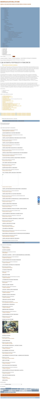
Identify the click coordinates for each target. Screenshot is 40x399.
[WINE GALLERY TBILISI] (7, 281)
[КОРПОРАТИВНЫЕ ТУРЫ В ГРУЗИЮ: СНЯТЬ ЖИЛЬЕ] (9, 205)
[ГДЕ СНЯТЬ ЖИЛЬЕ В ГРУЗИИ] (8, 159)
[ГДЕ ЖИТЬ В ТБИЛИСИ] (7, 225)
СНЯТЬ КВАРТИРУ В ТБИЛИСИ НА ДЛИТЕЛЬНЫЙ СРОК (15, 198)
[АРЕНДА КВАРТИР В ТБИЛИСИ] (8, 200)
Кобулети (14, 390)
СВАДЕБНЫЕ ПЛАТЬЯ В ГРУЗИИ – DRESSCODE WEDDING (15, 355)
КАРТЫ (3, 19)
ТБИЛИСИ (6, 9)
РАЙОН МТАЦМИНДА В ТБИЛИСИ (15, 37)
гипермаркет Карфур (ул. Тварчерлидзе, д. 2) (11, 103)
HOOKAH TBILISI (6, 335)
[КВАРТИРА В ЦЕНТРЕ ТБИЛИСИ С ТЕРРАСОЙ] (11, 215)
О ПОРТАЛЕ (4, 48)
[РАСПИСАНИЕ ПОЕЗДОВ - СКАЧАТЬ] (9, 118)
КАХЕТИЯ (6, 41)
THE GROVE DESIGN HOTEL (8, 375)
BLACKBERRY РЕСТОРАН (8, 350)
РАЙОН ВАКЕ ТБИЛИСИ (13, 36)
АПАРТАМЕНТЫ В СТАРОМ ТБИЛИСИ (11, 132)
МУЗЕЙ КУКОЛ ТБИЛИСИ (8, 304)
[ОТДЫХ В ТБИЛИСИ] (6, 266)
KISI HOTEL (5, 380)
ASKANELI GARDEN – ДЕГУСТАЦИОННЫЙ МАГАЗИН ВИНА (16, 254)
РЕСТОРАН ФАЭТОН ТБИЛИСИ (9, 365)
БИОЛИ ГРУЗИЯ (6, 274)
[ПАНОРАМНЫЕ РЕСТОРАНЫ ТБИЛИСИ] (10, 256)
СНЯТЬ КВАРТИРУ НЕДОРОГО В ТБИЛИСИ (12, 147)
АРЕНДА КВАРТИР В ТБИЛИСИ (9, 203)
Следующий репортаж (4, 124)
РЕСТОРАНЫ (4, 43)
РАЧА (5, 25)
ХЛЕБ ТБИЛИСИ (6, 340)
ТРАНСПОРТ (4, 51)
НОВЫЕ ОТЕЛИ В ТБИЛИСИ (8, 294)
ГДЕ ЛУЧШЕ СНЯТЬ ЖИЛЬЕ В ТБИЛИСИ (11, 172)
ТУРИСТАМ (4, 49)
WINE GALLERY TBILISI (7, 284)
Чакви (9, 392)
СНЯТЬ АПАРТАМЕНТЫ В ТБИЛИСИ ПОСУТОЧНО (14, 137)
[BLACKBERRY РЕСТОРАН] (7, 347)
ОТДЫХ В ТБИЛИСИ (16, 58)
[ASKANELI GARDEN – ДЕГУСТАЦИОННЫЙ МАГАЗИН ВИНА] (9, 251)
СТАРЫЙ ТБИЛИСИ (8, 38)
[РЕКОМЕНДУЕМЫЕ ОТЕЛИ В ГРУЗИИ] (10, 240)
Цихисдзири (6, 392)
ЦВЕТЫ (3, 44)
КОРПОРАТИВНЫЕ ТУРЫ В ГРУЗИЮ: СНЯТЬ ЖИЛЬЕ (14, 208)
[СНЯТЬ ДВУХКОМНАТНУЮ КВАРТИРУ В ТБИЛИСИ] (10, 185)
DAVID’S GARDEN (6, 249)
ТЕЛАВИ (6, 17)
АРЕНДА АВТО (5, 46)
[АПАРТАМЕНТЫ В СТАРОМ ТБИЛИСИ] (10, 129)
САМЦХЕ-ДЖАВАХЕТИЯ (9, 27)
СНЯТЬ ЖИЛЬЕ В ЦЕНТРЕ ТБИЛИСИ (10, 238)
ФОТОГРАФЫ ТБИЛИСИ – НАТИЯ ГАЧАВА (12, 345)
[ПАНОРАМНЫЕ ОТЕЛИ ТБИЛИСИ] (9, 311)
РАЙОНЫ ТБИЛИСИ (10, 31)
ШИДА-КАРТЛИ (7, 28)
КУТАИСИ (6, 14)
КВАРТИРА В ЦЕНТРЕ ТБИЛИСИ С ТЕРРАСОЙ (13, 218)
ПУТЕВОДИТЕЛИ (5, 7)
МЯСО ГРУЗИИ (5, 360)
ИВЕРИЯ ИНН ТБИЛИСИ (8, 309)
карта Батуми (8, 23)
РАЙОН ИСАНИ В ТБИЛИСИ (13, 35)
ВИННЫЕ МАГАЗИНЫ (6, 54)
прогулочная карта (8, 39)
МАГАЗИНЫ (4, 52)
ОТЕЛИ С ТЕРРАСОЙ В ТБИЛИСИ (10, 289)
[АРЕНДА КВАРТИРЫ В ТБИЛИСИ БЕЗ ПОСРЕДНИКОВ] (13, 149)
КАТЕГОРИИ (2, 384)
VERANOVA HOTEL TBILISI (8, 299)
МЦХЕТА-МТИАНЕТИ (8, 40)
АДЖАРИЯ (6, 22)
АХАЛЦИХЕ (6, 12)
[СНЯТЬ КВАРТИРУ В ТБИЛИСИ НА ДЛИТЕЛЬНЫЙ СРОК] (13, 195)
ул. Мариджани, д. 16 (6, 99)
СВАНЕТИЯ (6, 20)
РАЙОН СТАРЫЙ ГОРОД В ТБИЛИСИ (15, 32)
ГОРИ (5, 16)
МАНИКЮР (4, 53)
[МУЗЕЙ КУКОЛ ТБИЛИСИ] (7, 301)
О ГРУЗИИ (4, 8)
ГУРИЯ (5, 21)
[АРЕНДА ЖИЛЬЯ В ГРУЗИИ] (8, 220)
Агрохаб (3, 101)
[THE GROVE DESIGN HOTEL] (8, 372)
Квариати (10, 390)
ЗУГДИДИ (6, 13)
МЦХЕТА (6, 10)
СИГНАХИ (6, 18)
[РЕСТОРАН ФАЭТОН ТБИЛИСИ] (8, 362)
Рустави (25, 390)
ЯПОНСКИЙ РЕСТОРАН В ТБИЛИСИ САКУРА (12, 370)
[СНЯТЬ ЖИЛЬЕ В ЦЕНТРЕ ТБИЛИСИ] (9, 235)
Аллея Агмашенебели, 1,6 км (7, 100)
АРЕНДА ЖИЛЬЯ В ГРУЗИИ (8, 223)
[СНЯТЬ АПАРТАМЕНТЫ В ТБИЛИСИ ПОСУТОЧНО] (12, 134)
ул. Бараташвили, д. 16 (6, 108)
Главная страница (4, 58)
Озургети (21, 390)
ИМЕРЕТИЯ (6, 26)
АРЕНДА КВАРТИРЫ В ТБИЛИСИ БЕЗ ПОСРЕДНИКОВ (14, 152)
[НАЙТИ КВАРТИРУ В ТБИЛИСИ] (8, 164)
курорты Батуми (9, 24)
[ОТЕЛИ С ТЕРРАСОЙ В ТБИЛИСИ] (9, 286)
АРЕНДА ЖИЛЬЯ (5, 45)
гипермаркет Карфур (6, 98)
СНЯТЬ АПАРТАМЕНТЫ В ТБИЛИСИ (10, 142)
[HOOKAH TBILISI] (10, 332)
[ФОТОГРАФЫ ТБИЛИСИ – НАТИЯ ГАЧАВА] (7, 342)
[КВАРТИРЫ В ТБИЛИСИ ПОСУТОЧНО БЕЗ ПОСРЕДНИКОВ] (14, 230)
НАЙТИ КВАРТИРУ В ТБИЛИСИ (9, 167)
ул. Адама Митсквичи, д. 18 (7, 106)
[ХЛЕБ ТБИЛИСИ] (5, 337)
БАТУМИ (6, 11)
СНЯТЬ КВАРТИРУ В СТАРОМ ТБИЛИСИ (11, 193)
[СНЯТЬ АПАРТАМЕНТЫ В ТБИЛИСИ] (9, 139)
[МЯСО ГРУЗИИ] (5, 357)
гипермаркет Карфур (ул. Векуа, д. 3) (9, 104)
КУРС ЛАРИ (4, 50)
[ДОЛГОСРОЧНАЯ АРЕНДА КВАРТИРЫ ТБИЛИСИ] (12, 154)
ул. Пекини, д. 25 (5, 97)
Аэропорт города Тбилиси (7, 102)
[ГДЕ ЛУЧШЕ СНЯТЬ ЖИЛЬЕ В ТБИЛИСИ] (10, 169)
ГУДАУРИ (22, 389)
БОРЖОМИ (6, 15)
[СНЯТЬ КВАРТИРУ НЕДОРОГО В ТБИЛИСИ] (11, 144)
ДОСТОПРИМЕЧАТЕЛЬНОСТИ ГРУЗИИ (10, 394)
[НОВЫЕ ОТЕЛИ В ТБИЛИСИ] (8, 291)
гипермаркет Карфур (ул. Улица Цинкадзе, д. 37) (11, 105)
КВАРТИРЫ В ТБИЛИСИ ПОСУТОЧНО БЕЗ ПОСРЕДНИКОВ (16, 233)
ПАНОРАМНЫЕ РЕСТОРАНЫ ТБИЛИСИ (11, 259)
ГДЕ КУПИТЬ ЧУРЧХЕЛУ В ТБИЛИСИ (11, 264)
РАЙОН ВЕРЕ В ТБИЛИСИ (13, 34)
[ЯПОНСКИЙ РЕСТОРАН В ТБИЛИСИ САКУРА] (9, 367)
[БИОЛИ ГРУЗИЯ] (5, 271)
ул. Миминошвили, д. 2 (6, 95)
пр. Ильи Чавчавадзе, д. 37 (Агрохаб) (9, 107)
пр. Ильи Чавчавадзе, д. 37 (7, 96)
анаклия (14, 392)
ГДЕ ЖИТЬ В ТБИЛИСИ (7, 228)
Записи (9, 58)
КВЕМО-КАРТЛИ (7, 29)
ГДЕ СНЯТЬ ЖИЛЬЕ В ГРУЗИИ (9, 162)
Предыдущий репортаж (5, 123)
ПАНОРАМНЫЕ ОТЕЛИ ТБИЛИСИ (10, 314)
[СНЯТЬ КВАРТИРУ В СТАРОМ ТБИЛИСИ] (10, 190)
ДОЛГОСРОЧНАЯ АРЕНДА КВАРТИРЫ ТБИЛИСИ (13, 157)
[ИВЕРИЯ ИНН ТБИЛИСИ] (7, 306)
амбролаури (11, 392)
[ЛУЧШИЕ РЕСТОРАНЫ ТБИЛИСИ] (11, 276)
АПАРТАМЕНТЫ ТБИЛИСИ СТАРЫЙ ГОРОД (12, 213)
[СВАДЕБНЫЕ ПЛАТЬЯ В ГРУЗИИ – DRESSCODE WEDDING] (9, 352)
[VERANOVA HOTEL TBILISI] (8, 296)
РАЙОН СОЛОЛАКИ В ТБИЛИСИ (14, 33)
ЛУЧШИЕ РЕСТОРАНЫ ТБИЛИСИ (10, 279)
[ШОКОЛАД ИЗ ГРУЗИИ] (7, 316)
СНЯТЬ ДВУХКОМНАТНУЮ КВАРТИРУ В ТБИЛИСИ (14, 188)
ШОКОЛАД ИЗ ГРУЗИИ (7, 319)
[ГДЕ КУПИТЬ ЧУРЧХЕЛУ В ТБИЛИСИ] (9, 261)
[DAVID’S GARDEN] (5, 246)
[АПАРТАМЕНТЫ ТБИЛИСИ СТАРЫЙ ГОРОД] (11, 210)
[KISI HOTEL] (5, 377)
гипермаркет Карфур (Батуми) (8, 109)
